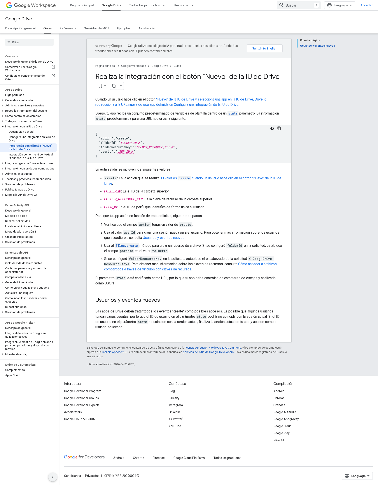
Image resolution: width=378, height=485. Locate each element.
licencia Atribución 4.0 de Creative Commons (213, 347)
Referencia (68, 28)
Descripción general (20, 28)
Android (278, 391)
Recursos (181, 5)
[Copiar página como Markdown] (114, 86)
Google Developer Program (82, 391)
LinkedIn (174, 412)
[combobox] (299, 5)
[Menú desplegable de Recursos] (193, 5)
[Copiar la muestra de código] (279, 128)
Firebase (279, 405)
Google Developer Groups (81, 398)
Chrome (279, 398)
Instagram (176, 405)
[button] (28, 100)
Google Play (281, 433)
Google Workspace (133, 65)
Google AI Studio (284, 412)
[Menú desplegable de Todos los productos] (165, 5)
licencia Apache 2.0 (114, 352)
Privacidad (92, 476)
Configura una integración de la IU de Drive (206, 104)
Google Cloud (282, 426)
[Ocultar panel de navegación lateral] (52, 477)
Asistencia (146, 28)
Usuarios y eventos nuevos (163, 238)
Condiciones (72, 476)
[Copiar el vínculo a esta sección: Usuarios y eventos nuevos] (164, 300)
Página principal (82, 5)
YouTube (175, 426)
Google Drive (111, 5)
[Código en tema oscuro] (272, 128)
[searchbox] (29, 42)
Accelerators (73, 412)
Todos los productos (144, 5)
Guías (47, 28)
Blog (172, 391)
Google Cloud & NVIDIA (79, 419)
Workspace (43, 5)
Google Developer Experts (82, 405)
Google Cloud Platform (189, 458)
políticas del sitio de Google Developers (208, 352)
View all (278, 440)
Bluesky (174, 398)
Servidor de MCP (96, 28)
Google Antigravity (286, 419)
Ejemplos (124, 28)
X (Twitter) (176, 419)
